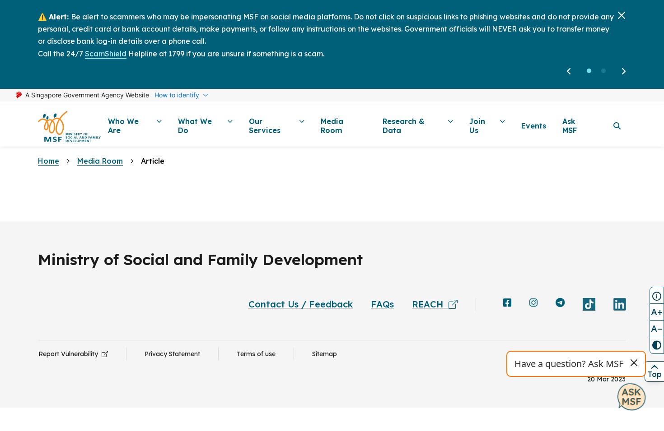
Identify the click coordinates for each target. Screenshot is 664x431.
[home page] (69, 126)
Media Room (100, 160)
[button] (589, 70)
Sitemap (324, 354)
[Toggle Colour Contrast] (657, 345)
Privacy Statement (172, 354)
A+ (657, 311)
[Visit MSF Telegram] (560, 303)
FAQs (382, 304)
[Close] (621, 15)
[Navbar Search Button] (617, 126)
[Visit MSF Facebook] (507, 303)
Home (48, 160)
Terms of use (256, 354)
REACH (430, 304)
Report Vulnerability (70, 354)
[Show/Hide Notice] (657, 295)
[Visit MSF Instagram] (533, 303)
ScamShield (105, 53)
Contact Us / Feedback (300, 304)
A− (657, 328)
